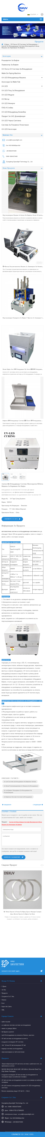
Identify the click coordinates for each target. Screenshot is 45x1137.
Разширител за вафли (10, 60)
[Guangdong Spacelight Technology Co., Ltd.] (22, 7)
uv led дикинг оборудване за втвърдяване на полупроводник (18, 791)
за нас (4, 990)
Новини (4, 1000)
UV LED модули (8, 95)
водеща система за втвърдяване (12, 1048)
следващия (37, 804)
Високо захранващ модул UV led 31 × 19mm (16, 1091)
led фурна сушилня (8, 1032)
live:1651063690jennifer (13, 145)
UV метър (5, 99)
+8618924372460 (18, 1122)
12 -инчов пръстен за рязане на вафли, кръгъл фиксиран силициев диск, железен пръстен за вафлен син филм (22, 913)
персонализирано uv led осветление (13, 1052)
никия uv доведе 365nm (9, 1028)
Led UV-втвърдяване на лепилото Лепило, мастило (18, 1035)
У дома (6, 44)
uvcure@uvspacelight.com (14, 140)
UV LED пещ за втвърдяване (13, 90)
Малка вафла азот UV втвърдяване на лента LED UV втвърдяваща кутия (23, 369)
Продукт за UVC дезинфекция (13, 116)
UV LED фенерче (8, 103)
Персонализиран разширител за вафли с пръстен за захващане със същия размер (23, 318)
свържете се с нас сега (22, 1134)
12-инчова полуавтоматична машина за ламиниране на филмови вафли (23, 267)
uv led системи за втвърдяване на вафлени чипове (20, 781)
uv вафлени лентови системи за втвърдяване (18, 797)
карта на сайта (7, 1006)
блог (3, 1003)
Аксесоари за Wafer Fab (11, 82)
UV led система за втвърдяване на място (15, 1038)
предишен (7, 804)
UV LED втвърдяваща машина (14, 77)
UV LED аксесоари (9, 129)
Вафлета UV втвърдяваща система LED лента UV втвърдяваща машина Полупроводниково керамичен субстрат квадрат (23, 421)
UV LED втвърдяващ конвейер (14, 112)
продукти (5, 993)
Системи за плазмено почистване (15, 125)
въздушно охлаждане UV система (12, 1042)
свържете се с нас (8, 996)
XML (3, 1010)
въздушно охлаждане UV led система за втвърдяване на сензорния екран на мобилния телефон (20, 1076)
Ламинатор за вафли (10, 64)
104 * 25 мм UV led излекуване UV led (14, 1045)
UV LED (5, 86)
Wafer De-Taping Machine (11, 73)
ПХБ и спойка (7, 107)
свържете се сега (11, 519)
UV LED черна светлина (11, 120)
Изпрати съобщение (12, 857)
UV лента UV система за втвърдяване (24, 44)
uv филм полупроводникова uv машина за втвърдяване (21, 786)
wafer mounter (6, 1022)
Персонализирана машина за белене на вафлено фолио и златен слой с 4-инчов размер (23, 215)
